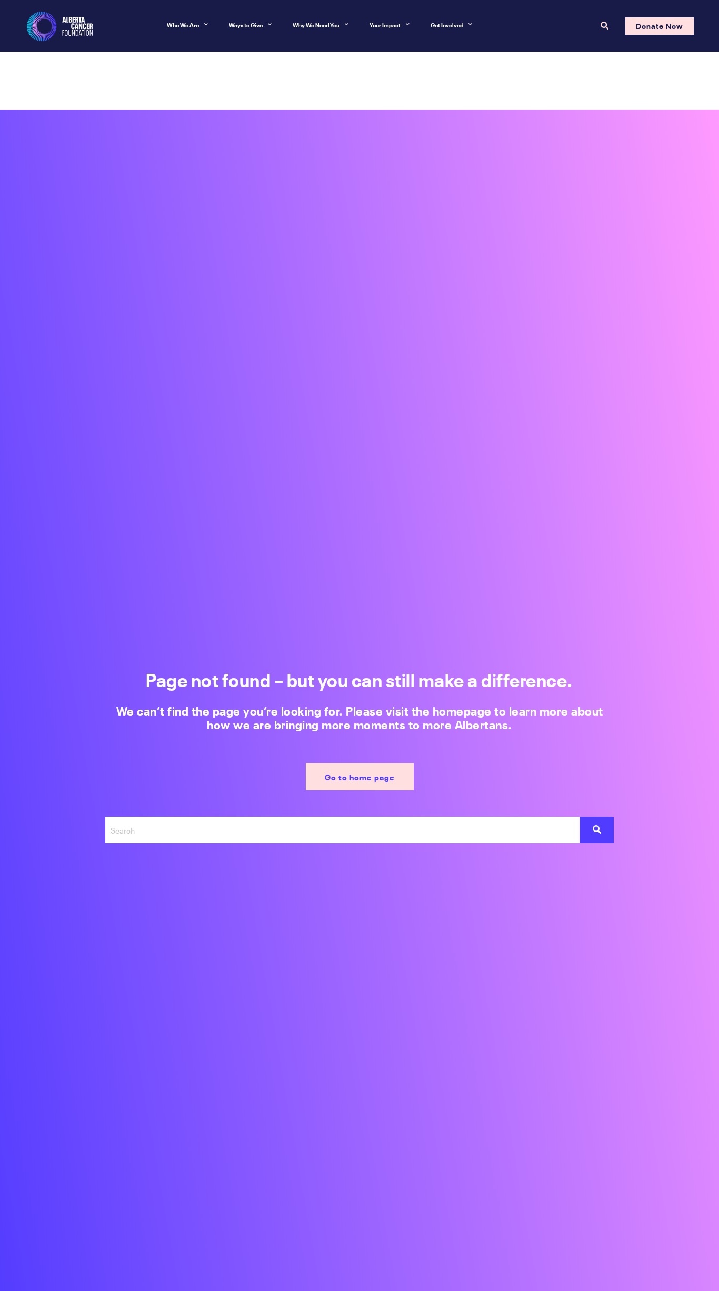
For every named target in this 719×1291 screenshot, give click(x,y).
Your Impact (385, 25)
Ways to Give (246, 25)
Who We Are (183, 25)
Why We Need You (316, 25)
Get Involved (447, 25)
